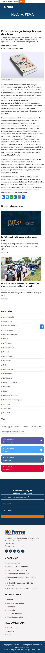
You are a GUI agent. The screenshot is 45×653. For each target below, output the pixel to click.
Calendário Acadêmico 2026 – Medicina (22, 589)
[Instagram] (6, 551)
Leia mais (4, 253)
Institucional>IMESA (10, 382)
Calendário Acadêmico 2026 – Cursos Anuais (20, 578)
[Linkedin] (14, 551)
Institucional (7, 378)
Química (6, 404)
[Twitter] (18, 551)
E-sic (9, 635)
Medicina (6, 387)
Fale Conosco (12, 628)
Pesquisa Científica (10, 395)
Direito (5, 339)
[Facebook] (10, 551)
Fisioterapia (7, 356)
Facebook (8, 440)
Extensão (6, 352)
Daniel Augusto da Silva (10, 427)
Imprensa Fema (9, 369)
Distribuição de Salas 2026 (17, 570)
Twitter (8, 450)
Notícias (6, 391)
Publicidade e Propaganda (12, 400)
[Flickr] (22, 551)
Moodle (16, 1)
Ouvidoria (10, 631)
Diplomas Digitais (13, 563)
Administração (8, 317)
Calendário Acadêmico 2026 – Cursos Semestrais (20, 584)
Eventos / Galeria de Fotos (17, 567)
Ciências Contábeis (10, 326)
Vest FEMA (7, 413)
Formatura (7, 361)
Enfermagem (8, 343)
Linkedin (8, 468)
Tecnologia (7, 409)
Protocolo (21, 1)
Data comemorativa (10, 334)
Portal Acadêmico (7, 1)
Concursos (11, 606)
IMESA (5, 365)
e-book (25, 427)
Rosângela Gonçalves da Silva (13, 432)
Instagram (8, 459)
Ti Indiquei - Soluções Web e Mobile (29, 650)
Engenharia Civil (9, 347)
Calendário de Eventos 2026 (18, 574)
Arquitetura (7, 321)
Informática (7, 374)
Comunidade (8, 330)
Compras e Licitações (15, 603)
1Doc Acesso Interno (15, 617)
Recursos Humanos (14, 613)
